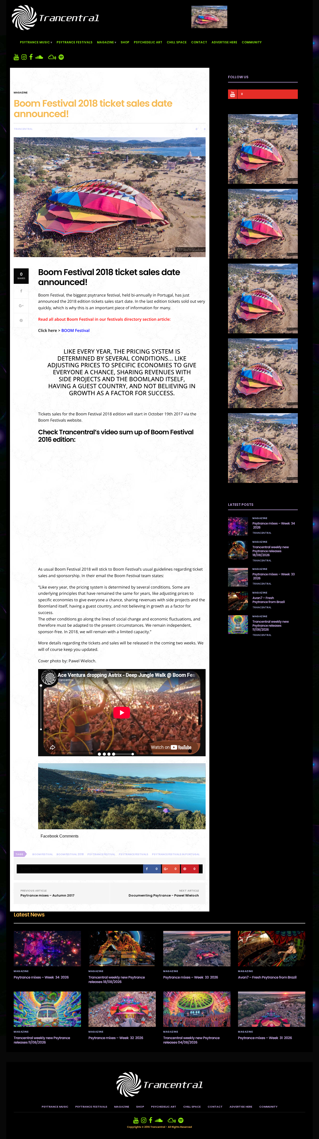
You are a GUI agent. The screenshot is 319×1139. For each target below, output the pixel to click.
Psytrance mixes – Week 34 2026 (273, 525)
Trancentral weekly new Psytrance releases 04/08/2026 (191, 1040)
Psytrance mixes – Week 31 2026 (265, 1037)
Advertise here (224, 42)
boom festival (42, 854)
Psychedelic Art (148, 42)
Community (252, 42)
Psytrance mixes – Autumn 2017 (47, 895)
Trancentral (23, 129)
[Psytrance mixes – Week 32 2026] (122, 1009)
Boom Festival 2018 (70, 854)
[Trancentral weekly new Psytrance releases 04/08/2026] (197, 1009)
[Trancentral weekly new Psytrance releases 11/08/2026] (238, 624)
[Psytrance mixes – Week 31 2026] (271, 1009)
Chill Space (177, 42)
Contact (199, 42)
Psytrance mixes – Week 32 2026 (115, 1037)
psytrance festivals (133, 854)
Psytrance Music (35, 42)
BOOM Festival (75, 330)
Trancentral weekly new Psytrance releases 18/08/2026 (270, 551)
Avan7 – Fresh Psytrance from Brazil (268, 600)
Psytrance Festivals (74, 42)
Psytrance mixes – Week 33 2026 (273, 576)
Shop (125, 42)
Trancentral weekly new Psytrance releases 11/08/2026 (270, 625)
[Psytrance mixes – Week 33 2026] (238, 577)
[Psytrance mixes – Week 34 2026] (238, 526)
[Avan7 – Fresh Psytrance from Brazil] (238, 601)
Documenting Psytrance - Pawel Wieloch (164, 895)
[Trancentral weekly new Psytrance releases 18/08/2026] (238, 550)
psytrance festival (101, 854)
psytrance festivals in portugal (176, 854)
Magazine (105, 42)
